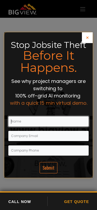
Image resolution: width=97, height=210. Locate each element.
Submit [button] (48, 167)
